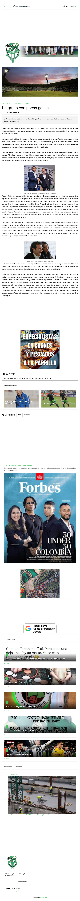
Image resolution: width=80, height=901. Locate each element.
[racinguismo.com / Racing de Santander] (21, 6)
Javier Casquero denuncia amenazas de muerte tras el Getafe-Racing (35, 659)
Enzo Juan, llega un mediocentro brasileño (24, 706)
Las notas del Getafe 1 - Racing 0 (20, 682)
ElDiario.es (14, 774)
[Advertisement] (39, 25)
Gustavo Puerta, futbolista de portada (18, 465)
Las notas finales (49, 403)
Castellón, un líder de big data (18, 754)
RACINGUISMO (6, 103)
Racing (27, 103)
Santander (18, 103)
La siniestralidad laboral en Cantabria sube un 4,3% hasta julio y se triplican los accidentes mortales (38, 815)
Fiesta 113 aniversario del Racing (20, 730)
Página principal (22, 881)
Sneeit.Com (43, 897)
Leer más (6, 663)
